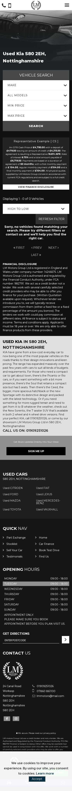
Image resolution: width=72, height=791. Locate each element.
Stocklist (11, 544)
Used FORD (10, 494)
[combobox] (36, 85)
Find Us (44, 556)
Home (43, 537)
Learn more (45, 773)
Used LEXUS (44, 494)
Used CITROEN (13, 488)
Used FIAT (42, 488)
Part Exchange (16, 537)
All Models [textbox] (18, 95)
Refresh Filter (51, 219)
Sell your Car (14, 550)
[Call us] (4, 6)
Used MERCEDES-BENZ (48, 502)
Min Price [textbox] (16, 105)
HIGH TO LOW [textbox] (18, 209)
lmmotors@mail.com (50, 696)
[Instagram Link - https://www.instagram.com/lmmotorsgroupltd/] (16, 718)
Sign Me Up (36, 451)
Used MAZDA (11, 500)
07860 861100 (45, 691)
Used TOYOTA (12, 509)
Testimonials (14, 556)
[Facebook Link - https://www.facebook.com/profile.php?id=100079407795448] (7, 718)
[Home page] (36, 5)
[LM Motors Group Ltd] (13, 678)
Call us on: (25, 431)
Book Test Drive (49, 550)
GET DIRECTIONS (16, 633)
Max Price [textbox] (16, 115)
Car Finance (46, 544)
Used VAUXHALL (47, 509)
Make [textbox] (12, 85)
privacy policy (49, 733)
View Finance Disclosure (36, 187)
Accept (37, 779)
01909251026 (45, 686)
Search (36, 126)
